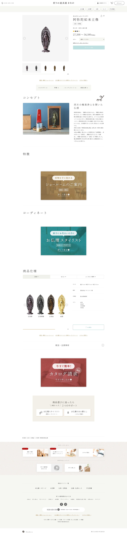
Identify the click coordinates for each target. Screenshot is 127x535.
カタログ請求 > (84, 80)
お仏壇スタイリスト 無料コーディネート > (66, 80)
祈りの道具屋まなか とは (63, 496)
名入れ (63, 277)
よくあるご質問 (89, 277)
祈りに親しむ (35, 499)
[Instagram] (65, 504)
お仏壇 (82, 9)
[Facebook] (61, 504)
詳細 (36, 277)
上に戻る (88, 327)
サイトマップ (97, 499)
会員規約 (72, 499)
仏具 (97, 9)
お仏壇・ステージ (40, 488)
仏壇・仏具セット (76, 488)
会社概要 (57, 499)
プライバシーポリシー (64, 499)
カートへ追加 (90, 47)
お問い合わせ (90, 499)
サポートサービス (42, 499)
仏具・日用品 (30, 438)
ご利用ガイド (50, 499)
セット (104, 9)
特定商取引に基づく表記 (81, 499)
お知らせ (29, 499)
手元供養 (112, 9)
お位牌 (89, 9)
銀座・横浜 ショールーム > (46, 80)
